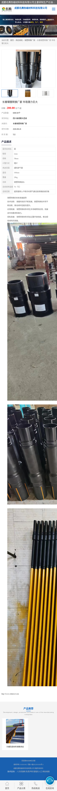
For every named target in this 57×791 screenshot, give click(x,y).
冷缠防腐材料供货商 (42, 747)
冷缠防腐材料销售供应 (14, 747)
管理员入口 (37, 772)
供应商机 (19, 40)
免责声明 (29, 772)
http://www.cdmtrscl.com (10, 694)
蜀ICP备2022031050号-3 (35, 764)
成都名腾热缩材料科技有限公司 (23, 768)
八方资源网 (21, 772)
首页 (12, 40)
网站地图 (46, 772)
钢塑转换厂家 (30, 40)
